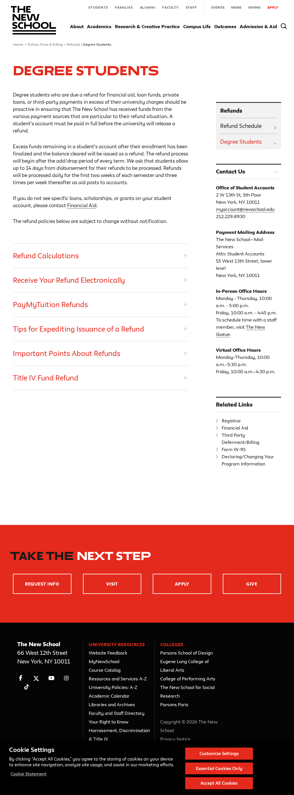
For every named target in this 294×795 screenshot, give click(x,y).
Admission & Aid (258, 26)
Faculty (170, 7)
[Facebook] (20, 678)
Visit (112, 584)
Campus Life (197, 26)
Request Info (42, 584)
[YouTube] (51, 678)
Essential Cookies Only (219, 768)
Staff (191, 7)
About (77, 26)
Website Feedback (108, 652)
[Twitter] (36, 678)
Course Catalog (105, 670)
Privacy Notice (175, 739)
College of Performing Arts (187, 678)
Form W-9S (234, 449)
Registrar (231, 420)
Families (124, 7)
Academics (99, 26)
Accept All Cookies (218, 783)
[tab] (101, 256)
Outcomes (225, 26)
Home (18, 44)
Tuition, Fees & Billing (45, 44)
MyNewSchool (104, 661)
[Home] (33, 20)
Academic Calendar (109, 695)
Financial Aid (81, 205)
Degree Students (241, 141)
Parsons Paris (174, 704)
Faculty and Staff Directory (116, 713)
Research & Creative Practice (147, 26)
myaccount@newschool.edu (245, 209)
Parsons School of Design (186, 652)
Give (251, 584)
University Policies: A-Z (113, 687)
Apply (272, 7)
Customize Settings (219, 753)
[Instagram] (66, 678)
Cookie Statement (29, 773)
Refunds (73, 44)
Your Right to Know (108, 721)
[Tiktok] (26, 687)
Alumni (148, 7)
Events (218, 7)
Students (98, 7)
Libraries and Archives (112, 704)
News (236, 7)
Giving (254, 7)
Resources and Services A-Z (118, 678)
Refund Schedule (241, 126)
